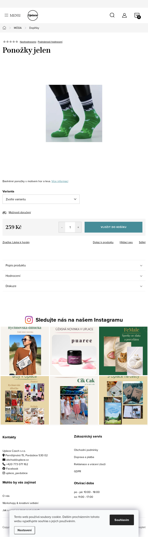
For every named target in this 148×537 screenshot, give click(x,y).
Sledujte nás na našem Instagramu (79, 320)
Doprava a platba (84, 457)
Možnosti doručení (20, 212)
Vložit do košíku (113, 227)
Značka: (16, 242)
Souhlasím (121, 520)
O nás (6, 496)
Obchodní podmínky (86, 450)
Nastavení (25, 530)
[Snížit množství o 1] (62, 227)
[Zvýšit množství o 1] (78, 227)
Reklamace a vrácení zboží (90, 464)
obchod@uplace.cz (17, 460)
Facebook (12, 468)
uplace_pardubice (17, 473)
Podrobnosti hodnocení (50, 41)
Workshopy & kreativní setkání (20, 503)
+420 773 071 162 (17, 464)
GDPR (77, 471)
